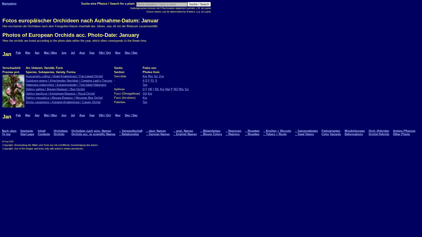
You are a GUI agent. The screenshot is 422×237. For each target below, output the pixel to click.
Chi (145, 93)
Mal (167, 89)
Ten (145, 84)
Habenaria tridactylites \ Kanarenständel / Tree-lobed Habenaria (66, 84)
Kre (145, 76)
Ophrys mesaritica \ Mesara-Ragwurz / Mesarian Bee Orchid (64, 97)
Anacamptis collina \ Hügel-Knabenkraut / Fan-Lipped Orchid (64, 76)
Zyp (161, 76)
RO (176, 89)
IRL (157, 89)
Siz (156, 76)
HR (150, 89)
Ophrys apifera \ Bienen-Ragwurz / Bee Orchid (55, 89)
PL (152, 80)
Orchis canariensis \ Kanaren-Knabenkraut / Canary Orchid (63, 102)
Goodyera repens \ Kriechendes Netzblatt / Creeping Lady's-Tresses (69, 80)
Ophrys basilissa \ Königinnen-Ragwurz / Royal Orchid (60, 93)
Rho (150, 76)
